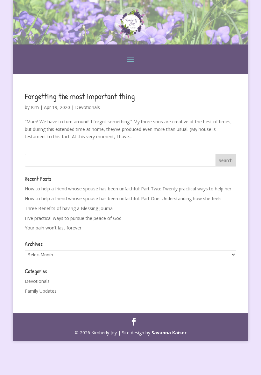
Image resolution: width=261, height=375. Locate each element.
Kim (35, 107)
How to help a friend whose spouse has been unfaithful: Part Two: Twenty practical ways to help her (128, 189)
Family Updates (41, 291)
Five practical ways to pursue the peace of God (73, 218)
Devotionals (87, 107)
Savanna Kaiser (169, 333)
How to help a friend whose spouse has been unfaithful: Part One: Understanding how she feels (123, 198)
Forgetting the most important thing (80, 96)
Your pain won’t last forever (53, 228)
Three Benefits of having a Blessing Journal (69, 208)
